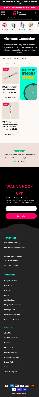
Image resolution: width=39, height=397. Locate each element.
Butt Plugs (8, 285)
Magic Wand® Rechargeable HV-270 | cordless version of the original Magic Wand (10, 123)
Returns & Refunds (11, 352)
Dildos (6, 295)
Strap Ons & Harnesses (13, 305)
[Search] (30, 18)
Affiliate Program (10, 372)
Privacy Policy (9, 362)
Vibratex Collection (20, 59)
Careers (7, 343)
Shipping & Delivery (11, 357)
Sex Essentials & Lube (12, 315)
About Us (7, 333)
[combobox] (19, 18)
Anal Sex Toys (9, 300)
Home (4, 59)
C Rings (7, 290)
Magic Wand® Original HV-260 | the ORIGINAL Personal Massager (9, 88)
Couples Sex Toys (11, 281)
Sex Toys (10, 59)
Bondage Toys (9, 310)
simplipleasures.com (21, 393)
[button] (2, 13)
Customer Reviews (11, 338)
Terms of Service (10, 367)
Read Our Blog (9, 347)
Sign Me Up (21, 216)
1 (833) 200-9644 (11, 265)
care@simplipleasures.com (15, 247)
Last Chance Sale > (11, 319)
